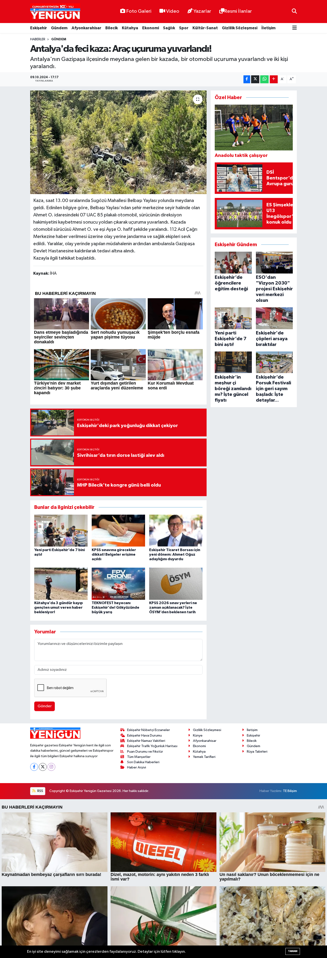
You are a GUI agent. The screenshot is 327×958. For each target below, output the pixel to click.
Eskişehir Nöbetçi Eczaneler (148, 730)
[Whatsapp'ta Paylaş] (264, 79)
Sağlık (169, 28)
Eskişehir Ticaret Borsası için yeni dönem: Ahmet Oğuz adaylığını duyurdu (174, 554)
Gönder (45, 706)
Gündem (59, 28)
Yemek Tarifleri (204, 757)
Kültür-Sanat (205, 28)
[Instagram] (51, 767)
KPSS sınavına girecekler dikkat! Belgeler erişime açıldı (114, 554)
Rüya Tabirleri (257, 751)
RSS (40, 791)
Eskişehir (38, 28)
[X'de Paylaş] (255, 79)
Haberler (37, 39)
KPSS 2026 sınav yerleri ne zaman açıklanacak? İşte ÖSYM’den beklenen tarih (173, 607)
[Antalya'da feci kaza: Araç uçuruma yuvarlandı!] (118, 142)
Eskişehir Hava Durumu (144, 735)
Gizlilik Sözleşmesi (239, 28)
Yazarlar (202, 11)
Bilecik (111, 28)
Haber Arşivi (136, 767)
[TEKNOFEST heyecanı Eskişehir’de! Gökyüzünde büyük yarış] (118, 584)
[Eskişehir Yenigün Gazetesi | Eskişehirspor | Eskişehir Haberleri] (55, 11)
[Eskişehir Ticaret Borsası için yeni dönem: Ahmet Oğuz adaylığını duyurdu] (176, 530)
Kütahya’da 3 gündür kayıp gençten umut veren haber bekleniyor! (58, 607)
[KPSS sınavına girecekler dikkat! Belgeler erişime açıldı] (118, 530)
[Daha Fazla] (274, 79)
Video (172, 11)
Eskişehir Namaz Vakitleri (146, 741)
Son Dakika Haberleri (143, 762)
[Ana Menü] (294, 28)
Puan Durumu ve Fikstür (145, 751)
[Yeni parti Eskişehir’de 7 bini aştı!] (61, 530)
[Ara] (294, 11)
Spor (183, 28)
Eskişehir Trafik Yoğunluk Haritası (152, 746)
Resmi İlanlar (238, 11)
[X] (43, 767)
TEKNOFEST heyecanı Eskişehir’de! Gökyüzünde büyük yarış (115, 607)
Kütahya (130, 28)
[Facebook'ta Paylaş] (246, 79)
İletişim (268, 28)
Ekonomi (150, 28)
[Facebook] (34, 767)
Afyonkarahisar (86, 28)
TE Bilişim (290, 791)
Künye (198, 735)
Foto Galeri (138, 11)
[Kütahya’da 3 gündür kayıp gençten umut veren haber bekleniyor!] (61, 584)
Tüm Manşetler (139, 757)
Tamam (292, 951)
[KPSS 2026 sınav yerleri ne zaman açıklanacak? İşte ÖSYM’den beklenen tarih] (176, 584)
